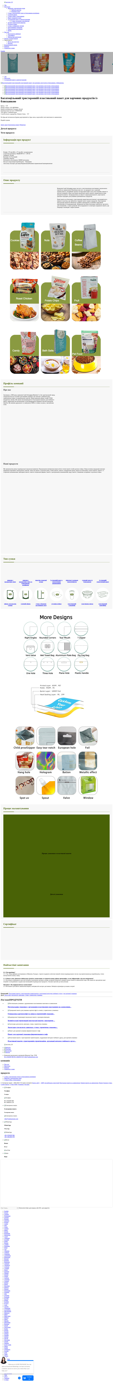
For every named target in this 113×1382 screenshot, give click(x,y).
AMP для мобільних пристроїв (50, 1083)
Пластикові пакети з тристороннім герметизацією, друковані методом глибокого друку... (42, 1041)
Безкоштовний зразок (10, 45)
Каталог (10, 43)
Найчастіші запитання (14, 37)
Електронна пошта (13, 125)
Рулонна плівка (12, 24)
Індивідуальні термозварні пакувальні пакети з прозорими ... (31, 1021)
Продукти (7, 7)
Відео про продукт (13, 41)
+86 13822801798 (9, 1137)
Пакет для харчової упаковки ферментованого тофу (28, 1034)
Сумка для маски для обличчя (20, 21)
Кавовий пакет (15, 11)
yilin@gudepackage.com (31, 1057)
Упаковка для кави (23, 1084)
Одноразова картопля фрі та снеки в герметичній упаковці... (31, 1014)
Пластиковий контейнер (15, 29)
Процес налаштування (11, 38)
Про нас (6, 32)
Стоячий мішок (12, 14)
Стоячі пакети (5, 1084)
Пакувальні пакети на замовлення (70, 1083)
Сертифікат (11, 35)
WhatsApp (23, 125)
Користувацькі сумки (105, 1083)
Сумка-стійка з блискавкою (16, 16)
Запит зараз (4, 125)
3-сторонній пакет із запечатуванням (19, 19)
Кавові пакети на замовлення (89, 1083)
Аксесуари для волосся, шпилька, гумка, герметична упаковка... (33, 1027)
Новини (6, 46)
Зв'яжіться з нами (9, 48)
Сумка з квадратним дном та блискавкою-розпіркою (23, 13)
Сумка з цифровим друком (16, 26)
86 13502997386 (9, 1057)
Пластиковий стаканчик (15, 27)
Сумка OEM (13, 1084)
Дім (5, 5)
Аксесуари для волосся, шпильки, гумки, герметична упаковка (23, 995)
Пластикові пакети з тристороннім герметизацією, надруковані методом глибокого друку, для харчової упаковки (43, 993)
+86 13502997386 (9, 1135)
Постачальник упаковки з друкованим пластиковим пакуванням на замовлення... (39, 1007)
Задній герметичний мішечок (16, 22)
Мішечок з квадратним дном (16, 8)
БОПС (10, 30)
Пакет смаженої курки (14, 18)
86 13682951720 (19, 1057)
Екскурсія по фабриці (14, 34)
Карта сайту (36, 1083)
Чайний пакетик (16, 10)
